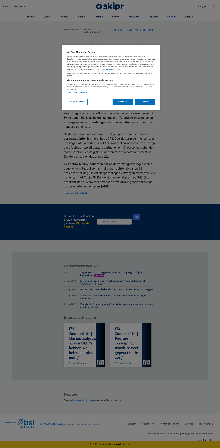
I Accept (145, 101)
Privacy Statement (113, 69)
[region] (111, 77)
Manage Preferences (77, 101)
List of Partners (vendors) (77, 92)
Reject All (122, 101)
